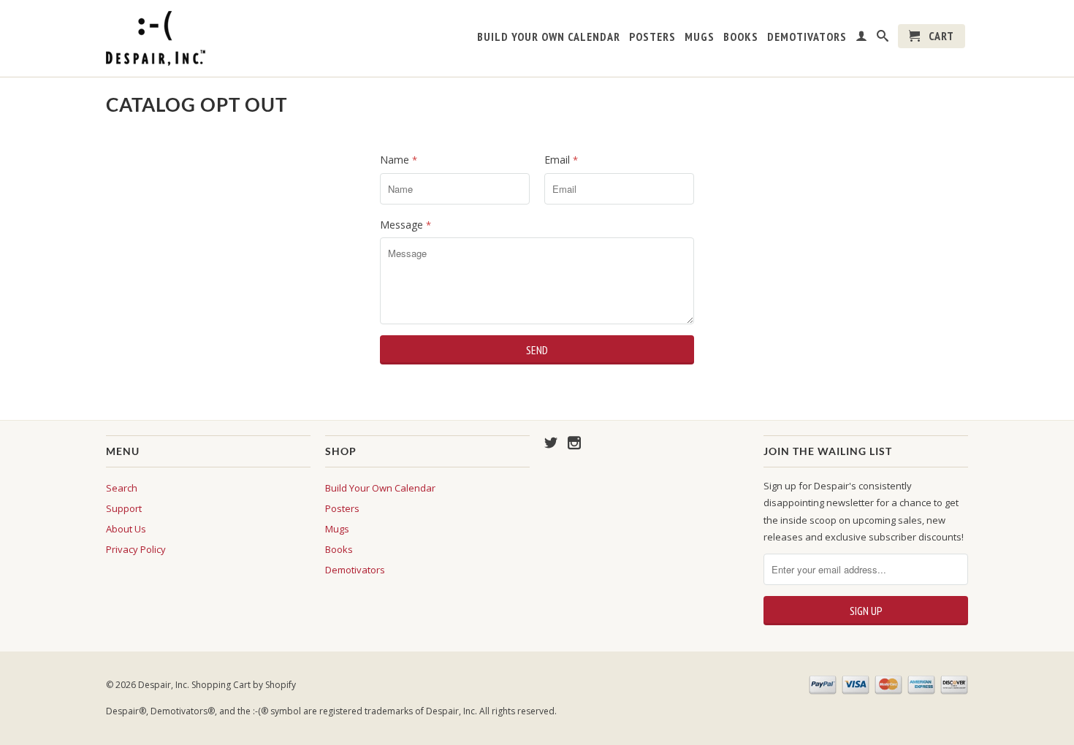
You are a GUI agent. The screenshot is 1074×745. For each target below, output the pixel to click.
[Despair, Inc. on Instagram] (574, 442)
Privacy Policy (136, 549)
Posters (652, 37)
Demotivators (807, 37)
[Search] (883, 38)
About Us (126, 528)
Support (124, 508)
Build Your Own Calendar (548, 37)
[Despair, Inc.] (208, 38)
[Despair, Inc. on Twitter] (550, 442)
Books (740, 37)
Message (405, 225)
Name (398, 160)
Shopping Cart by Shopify (243, 685)
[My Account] (862, 38)
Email (561, 160)
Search (121, 487)
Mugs (700, 37)
